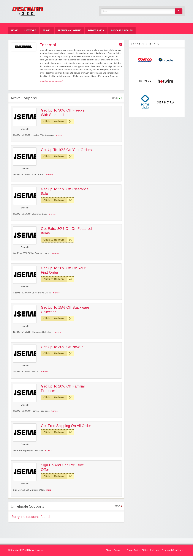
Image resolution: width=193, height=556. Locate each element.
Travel (47, 30)
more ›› (59, 135)
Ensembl (25, 129)
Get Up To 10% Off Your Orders (66, 150)
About (108, 550)
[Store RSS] (120, 44)
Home (14, 30)
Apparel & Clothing (69, 30)
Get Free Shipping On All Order (66, 426)
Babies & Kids (96, 30)
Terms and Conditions (172, 550)
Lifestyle (30, 30)
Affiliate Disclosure (150, 550)
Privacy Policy (133, 550)
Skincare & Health (122, 30)
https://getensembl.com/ (51, 81)
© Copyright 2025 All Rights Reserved (26, 550)
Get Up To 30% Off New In (62, 347)
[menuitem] (14, 30)
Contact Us (119, 550)
